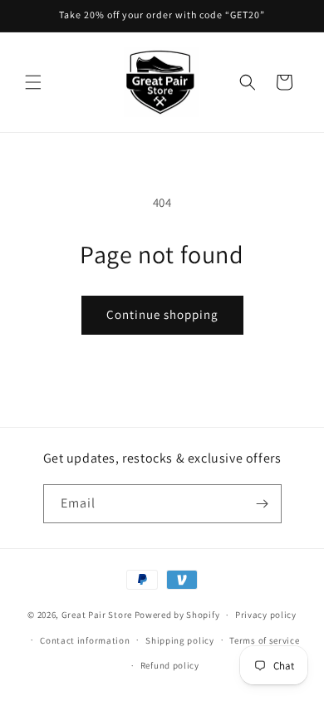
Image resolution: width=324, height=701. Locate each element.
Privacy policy (266, 614)
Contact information (85, 640)
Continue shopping (162, 314)
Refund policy (169, 665)
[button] (33, 82)
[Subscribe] (262, 503)
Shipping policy (179, 640)
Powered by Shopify (177, 614)
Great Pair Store (96, 614)
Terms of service (264, 640)
